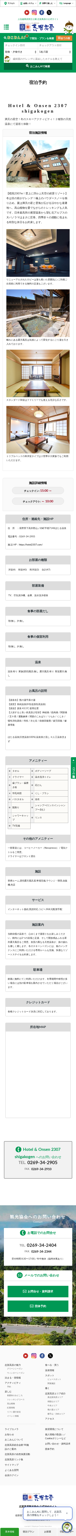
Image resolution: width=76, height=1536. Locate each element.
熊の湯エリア (53, 1410)
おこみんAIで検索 (40, 66)
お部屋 (47, 1532)
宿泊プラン (28, 1532)
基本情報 (9, 1532)
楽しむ (8, 1392)
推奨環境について (54, 1429)
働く (47, 1388)
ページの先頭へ (73, 771)
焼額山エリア (53, 1401)
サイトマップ (12, 1465)
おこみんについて (14, 1440)
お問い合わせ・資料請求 (57, 1444)
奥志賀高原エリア (55, 1397)
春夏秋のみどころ (15, 1395)
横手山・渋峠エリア (56, 1414)
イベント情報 (13, 1416)
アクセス (11, 3)
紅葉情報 (11, 1408)
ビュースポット (54, 1379)
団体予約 (40, 1306)
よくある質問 (12, 1470)
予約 (9, 1387)
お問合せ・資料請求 (40, 1291)
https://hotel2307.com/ (31, 545)
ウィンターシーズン (16, 1373)
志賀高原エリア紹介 (55, 1394)
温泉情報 (49, 1370)
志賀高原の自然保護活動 (17, 1454)
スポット (49, 1375)
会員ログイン (12, 1475)
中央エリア (52, 1406)
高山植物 (11, 1404)
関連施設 (51, 1383)
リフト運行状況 (14, 1412)
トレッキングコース (16, 1400)
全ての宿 (65, 38)
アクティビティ (13, 1383)
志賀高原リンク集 (14, 1460)
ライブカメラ (12, 1429)
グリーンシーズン (15, 1369)
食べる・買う (52, 1365)
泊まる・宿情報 (13, 1378)
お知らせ (9, 1435)
